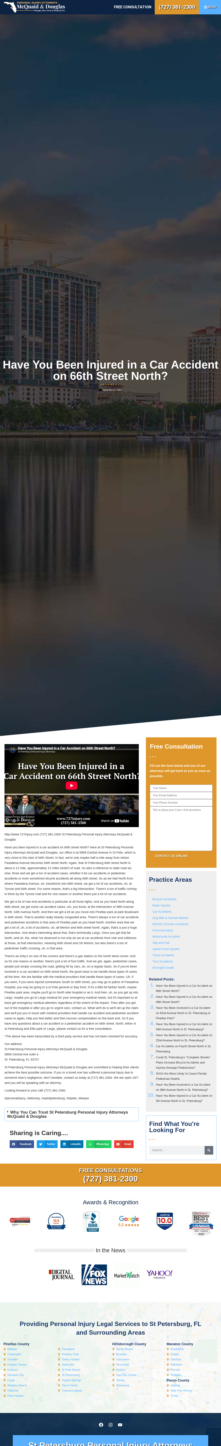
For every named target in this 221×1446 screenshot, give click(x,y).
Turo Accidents (162, 961)
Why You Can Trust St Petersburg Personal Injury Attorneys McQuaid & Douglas (67, 1114)
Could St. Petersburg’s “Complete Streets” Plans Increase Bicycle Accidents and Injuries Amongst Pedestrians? (183, 1062)
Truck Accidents (163, 955)
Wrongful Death (163, 967)
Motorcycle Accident (166, 936)
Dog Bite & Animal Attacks (170, 918)
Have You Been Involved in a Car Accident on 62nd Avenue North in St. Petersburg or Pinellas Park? (183, 1013)
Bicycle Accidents (164, 899)
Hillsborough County (129, 1344)
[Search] (209, 1150)
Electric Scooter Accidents (170, 924)
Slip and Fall (161, 943)
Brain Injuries (161, 905)
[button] (72, 1114)
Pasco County (178, 1380)
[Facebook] (101, 1425)
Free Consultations (110, 1170)
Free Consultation (132, 7)
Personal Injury (162, 930)
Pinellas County (16, 1344)
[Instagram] (110, 1425)
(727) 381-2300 (177, 7)
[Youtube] (120, 1425)
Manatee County (180, 1344)
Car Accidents (162, 911)
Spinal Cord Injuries (166, 949)
